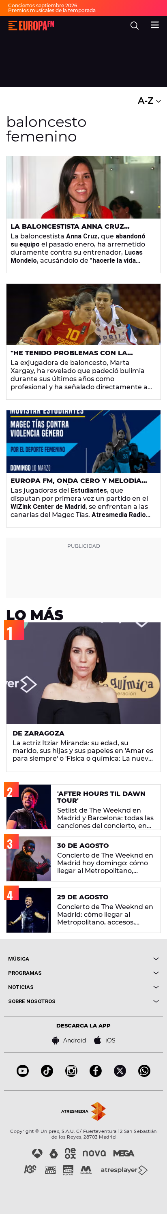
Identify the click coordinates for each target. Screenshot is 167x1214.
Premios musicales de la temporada (52, 10)
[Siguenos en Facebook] (96, 1075)
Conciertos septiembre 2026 (42, 5)
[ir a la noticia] (83, 187)
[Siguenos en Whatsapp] (144, 1075)
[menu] (155, 24)
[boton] (121, 958)
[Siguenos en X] (120, 1075)
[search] (135, 25)
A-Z (147, 100)
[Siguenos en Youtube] (23, 1075)
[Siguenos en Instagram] (71, 1075)
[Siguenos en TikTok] (47, 1075)
